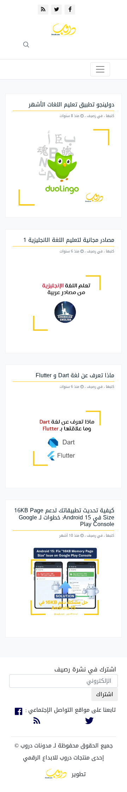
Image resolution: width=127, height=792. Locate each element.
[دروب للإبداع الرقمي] (56, 774)
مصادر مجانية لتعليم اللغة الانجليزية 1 (68, 239)
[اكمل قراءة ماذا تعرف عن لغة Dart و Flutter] (63, 438)
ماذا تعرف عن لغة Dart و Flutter (75, 375)
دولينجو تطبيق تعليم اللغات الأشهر (71, 104)
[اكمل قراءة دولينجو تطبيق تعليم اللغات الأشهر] (63, 168)
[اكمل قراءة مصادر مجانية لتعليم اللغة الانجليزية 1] (63, 303)
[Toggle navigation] (100, 69)
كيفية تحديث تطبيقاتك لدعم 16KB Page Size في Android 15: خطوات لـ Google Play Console (64, 517)
